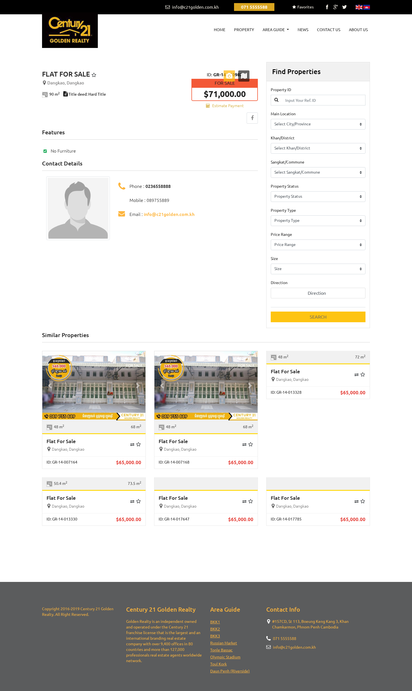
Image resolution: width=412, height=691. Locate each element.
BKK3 (215, 636)
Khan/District (283, 138)
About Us (358, 29)
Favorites (305, 7)
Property (244, 29)
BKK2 (215, 629)
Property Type (283, 210)
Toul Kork (218, 664)
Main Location (283, 114)
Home (221, 29)
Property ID (281, 89)
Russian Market (223, 643)
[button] (50, 386)
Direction (279, 282)
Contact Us (328, 29)
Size (274, 258)
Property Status (284, 186)
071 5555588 (254, 7)
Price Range (281, 234)
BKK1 (215, 622)
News (303, 29)
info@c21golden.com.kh (195, 7)
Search (318, 316)
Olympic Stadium (225, 657)
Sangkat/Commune (287, 162)
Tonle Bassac (221, 650)
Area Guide (274, 29)
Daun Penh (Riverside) (230, 671)
